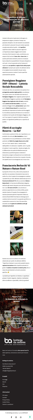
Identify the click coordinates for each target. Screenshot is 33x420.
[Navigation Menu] (30, 3)
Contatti (4, 397)
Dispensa (4, 386)
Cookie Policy (6, 402)
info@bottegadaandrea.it (9, 370)
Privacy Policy (6, 399)
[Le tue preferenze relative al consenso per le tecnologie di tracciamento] (30, 417)
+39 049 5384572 (6, 368)
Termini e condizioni (7, 404)
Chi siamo (5, 395)
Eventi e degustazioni (16, 13)
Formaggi (4, 379)
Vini (3, 384)
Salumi (4, 382)
